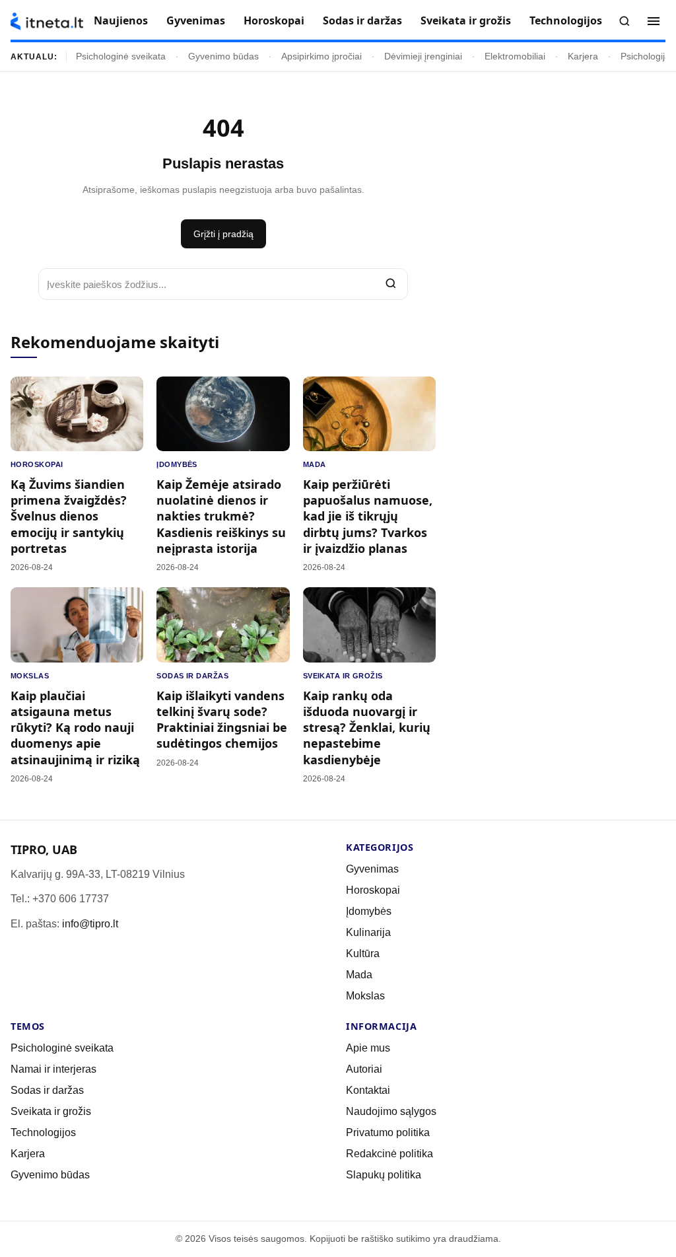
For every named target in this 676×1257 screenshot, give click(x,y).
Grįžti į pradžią (223, 234)
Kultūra (363, 953)
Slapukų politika (383, 1174)
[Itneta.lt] (47, 21)
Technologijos (565, 20)
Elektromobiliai (515, 56)
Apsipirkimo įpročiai (321, 56)
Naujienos (121, 20)
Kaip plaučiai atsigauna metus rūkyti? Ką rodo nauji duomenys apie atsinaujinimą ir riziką (75, 728)
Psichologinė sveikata (121, 56)
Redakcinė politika (389, 1153)
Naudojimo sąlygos (391, 1111)
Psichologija (645, 56)
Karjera (583, 56)
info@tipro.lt (90, 923)
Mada (314, 464)
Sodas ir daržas (362, 20)
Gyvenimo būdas (223, 56)
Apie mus (368, 1048)
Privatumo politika (388, 1132)
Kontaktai (368, 1090)
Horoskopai (274, 20)
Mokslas (30, 676)
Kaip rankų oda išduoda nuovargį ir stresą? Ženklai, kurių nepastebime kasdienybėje (366, 728)
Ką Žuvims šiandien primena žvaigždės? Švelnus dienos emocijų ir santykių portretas (69, 516)
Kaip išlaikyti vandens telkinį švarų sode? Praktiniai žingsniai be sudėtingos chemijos (221, 720)
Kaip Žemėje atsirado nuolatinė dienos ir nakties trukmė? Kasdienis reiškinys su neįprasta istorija (221, 516)
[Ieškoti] (624, 21)
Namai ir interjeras (53, 1069)
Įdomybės (176, 464)
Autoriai (364, 1069)
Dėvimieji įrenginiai (423, 56)
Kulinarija (368, 932)
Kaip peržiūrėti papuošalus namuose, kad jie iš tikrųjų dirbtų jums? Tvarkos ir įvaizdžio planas (367, 516)
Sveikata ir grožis (466, 20)
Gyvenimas (195, 20)
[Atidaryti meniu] (653, 21)
